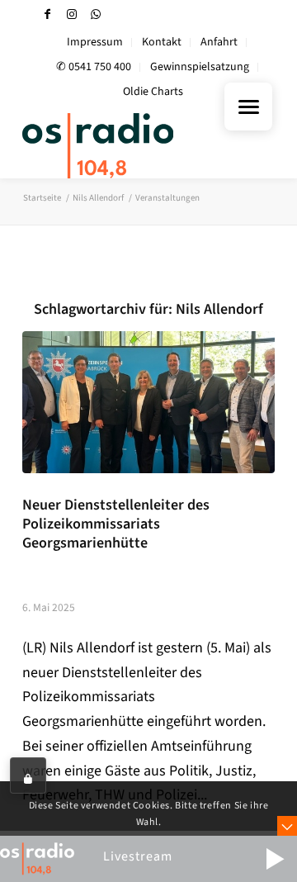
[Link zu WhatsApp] (95, 14)
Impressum (95, 42)
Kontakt (162, 42)
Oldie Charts (153, 91)
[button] (274, 859)
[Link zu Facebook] (47, 14)
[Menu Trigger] (248, 106)
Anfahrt (219, 42)
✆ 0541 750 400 (93, 67)
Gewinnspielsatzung (199, 67)
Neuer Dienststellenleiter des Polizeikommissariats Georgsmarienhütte (116, 524)
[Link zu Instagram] (71, 14)
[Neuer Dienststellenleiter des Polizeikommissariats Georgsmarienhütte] (148, 402)
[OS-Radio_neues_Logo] (123, 145)
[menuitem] (95, 42)
